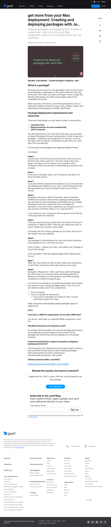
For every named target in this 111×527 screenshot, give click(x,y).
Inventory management (10, 492)
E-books (49, 466)
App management (9, 489)
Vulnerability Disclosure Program (94, 486)
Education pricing (36, 464)
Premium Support (34, 473)
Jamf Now (67, 463)
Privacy (48, 521)
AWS (65, 487)
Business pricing (36, 458)
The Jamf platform (11, 476)
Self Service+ (7, 494)
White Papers (50, 471)
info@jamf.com (92, 446)
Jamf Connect (68, 468)
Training (33, 493)
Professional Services (38, 481)
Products (67, 458)
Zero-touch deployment (10, 484)
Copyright (41, 521)
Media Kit (87, 476)
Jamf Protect (68, 471)
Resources (51, 458)
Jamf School (67, 466)
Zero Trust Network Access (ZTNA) (14, 507)
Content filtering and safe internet (13, 504)
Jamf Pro (66, 461)
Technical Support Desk (36, 475)
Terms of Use (56, 521)
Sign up (74, 409)
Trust (63, 521)
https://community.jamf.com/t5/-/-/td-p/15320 (48, 364)
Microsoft (66, 490)
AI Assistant (7, 481)
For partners (50, 482)
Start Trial (96, 6)
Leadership (88, 461)
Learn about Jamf (19, 447)
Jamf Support (35, 470)
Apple (65, 485)
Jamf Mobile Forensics (70, 476)
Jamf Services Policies (36, 486)
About (87, 458)
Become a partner (52, 485)
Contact (87, 463)
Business (7, 458)
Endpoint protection (9, 499)
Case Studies (50, 468)
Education (7, 464)
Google (66, 492)
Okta (65, 495)
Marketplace (50, 490)
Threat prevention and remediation (13, 502)
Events (49, 461)
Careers (87, 471)
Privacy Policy (33, 417)
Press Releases (89, 468)
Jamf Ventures (89, 484)
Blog (48, 463)
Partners (50, 480)
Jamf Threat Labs (52, 473)
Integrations (68, 482)
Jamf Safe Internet (69, 473)
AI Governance (8, 479)
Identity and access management (13, 497)
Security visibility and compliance (13, 510)
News (86, 466)
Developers (50, 492)
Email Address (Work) (38, 406)
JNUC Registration (55, 387)
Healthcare (8, 470)
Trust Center (88, 479)
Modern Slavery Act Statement (47, 523)
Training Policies (34, 495)
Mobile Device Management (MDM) (13, 486)
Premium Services (35, 484)
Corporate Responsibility (92, 481)
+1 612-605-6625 (75, 446)
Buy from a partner (52, 487)
